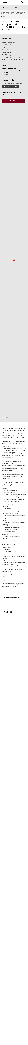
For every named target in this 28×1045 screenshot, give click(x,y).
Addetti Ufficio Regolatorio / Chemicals (11, 7)
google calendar (7, 86)
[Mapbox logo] (5, 417)
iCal (16, 86)
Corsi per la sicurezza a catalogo (18, 12)
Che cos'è (4, 94)
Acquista (13, 100)
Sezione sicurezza (5, 12)
